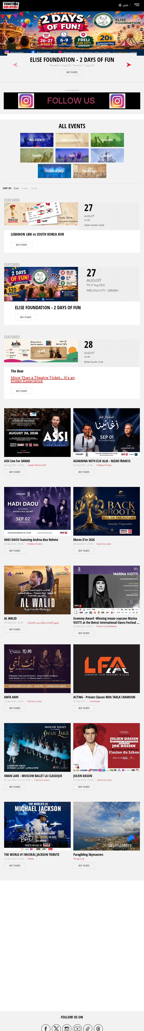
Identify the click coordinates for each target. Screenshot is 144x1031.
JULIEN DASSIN (82, 775)
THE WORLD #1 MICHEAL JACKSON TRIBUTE (31, 854)
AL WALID (10, 618)
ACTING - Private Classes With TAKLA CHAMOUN (104, 697)
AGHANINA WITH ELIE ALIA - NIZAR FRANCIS (101, 461)
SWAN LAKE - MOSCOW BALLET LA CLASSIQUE (33, 775)
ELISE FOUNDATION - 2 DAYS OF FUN (72, 59)
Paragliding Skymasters (88, 854)
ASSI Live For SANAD (17, 461)
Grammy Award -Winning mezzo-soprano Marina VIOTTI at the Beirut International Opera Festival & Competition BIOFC (106, 622)
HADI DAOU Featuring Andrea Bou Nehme (31, 539)
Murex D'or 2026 (84, 539)
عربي (125, 4)
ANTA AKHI (11, 697)
